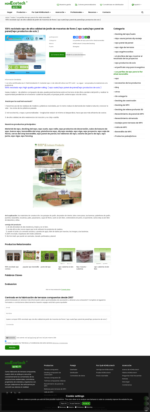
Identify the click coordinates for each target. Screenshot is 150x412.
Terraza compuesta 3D (52, 378)
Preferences (80, 407)
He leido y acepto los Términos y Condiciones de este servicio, (36, 343)
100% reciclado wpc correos (12, 268)
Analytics (71, 407)
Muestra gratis (65, 4)
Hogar (9, 12)
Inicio (7, 17)
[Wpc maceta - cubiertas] (84, 256)
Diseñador (73, 370)
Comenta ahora (65, 289)
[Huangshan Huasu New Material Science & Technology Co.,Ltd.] (16, 4)
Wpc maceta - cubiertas (81, 268)
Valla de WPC (48, 392)
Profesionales (76, 12)
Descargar (126, 382)
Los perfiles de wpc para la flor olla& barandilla (33, 17)
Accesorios (11, 337)
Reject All (64, 403)
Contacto (106, 12)
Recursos (92, 12)
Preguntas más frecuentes (131, 376)
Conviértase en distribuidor (113, 4)
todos (13, 17)
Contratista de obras (77, 376)
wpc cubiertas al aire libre (65, 268)
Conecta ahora (58, 55)
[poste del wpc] (49, 256)
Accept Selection (75, 403)
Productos (21, 12)
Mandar (12, 347)
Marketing (89, 407)
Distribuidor (74, 373)
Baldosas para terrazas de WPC (55, 389)
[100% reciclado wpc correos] (13, 256)
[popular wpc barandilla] (31, 256)
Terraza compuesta (51, 370)
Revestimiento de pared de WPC (53, 385)
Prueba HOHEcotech (103, 373)
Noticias (125, 379)
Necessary (62, 407)
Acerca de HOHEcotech (130, 370)
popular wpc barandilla (31, 267)
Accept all (86, 403)
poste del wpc (46, 267)
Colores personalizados (87, 4)
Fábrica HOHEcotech (129, 373)
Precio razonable (102, 376)
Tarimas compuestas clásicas (55, 381)
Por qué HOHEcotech (40, 12)
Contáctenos (127, 385)
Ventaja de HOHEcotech (104, 370)
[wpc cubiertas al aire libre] (66, 256)
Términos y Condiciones (60, 343)
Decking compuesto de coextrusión (52, 374)
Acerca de (60, 12)
